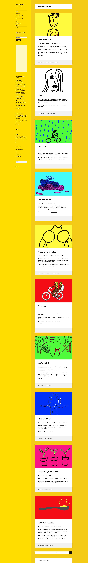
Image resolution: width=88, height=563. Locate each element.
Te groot (42, 306)
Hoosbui (17, 124)
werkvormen (18, 108)
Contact (17, 27)
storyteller (23, 102)
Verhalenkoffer (18, 156)
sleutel (18, 102)
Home (17, 11)
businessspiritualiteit (19, 81)
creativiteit (24, 84)
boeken (20, 80)
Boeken (17, 151)
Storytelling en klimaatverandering (19, 17)
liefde (24, 90)
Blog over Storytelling (19, 149)
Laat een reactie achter (54, 62)
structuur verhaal (19, 103)
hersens (20, 88)
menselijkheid (20, 92)
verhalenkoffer (19, 107)
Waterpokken (18, 118)
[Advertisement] (21, 58)
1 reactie (53, 113)
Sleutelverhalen (18, 19)
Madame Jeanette (46, 523)
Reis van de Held (20, 100)
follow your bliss (21, 86)
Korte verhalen (18, 23)
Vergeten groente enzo (48, 471)
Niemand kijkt (45, 419)
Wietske (17, 25)
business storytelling (20, 82)
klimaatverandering (19, 89)
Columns (17, 21)
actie (17, 80)
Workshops (18, 13)
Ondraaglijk (43, 363)
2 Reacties (53, 166)
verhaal (23, 105)
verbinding (19, 105)
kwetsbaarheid (18, 90)
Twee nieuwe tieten (47, 252)
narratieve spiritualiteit (20, 93)
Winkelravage (44, 199)
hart (17, 88)
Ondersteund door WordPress (43, 560)
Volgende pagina (70, 552)
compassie (18, 84)
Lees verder (41, 55)
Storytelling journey (19, 15)
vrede (23, 107)
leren (22, 90)
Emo (16, 123)
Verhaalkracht (20, 4)
